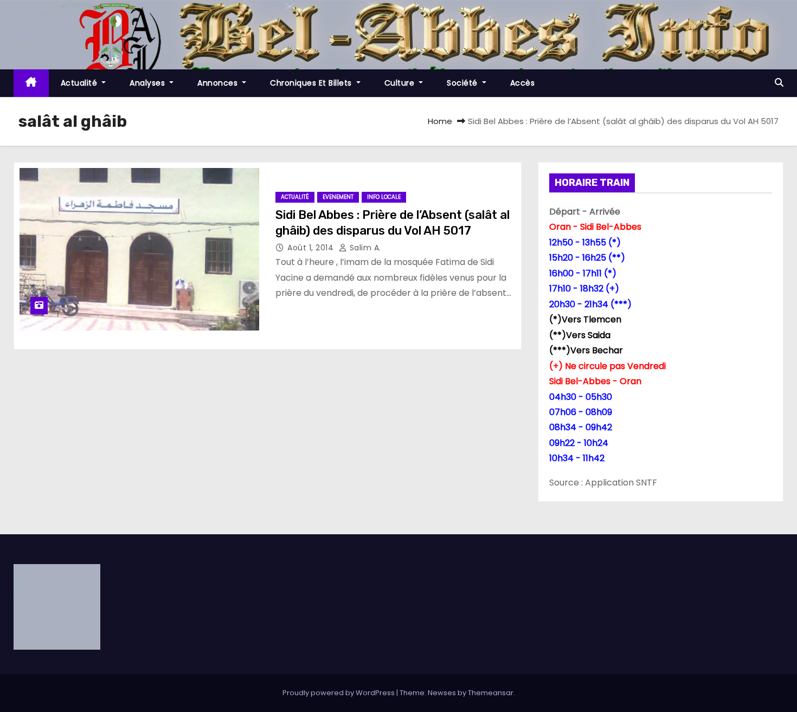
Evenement (338, 197)
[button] (779, 82)
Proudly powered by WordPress (339, 693)
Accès (522, 82)
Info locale (384, 197)
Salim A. (364, 247)
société (463, 82)
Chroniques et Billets (312, 82)
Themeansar (490, 693)
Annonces (218, 82)
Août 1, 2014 (311, 247)
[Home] (31, 83)
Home (440, 121)
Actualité (80, 82)
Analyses (149, 82)
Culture (400, 82)
